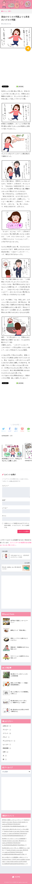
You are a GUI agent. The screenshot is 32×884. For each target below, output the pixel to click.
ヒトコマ (6, 744)
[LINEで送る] (20, 86)
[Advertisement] (16, 67)
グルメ (6, 737)
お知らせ (7, 726)
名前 (4, 500)
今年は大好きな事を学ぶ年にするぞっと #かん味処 (15, 829)
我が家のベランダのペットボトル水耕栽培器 (13, 838)
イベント (7, 733)
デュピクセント (9, 741)
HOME (17, 877)
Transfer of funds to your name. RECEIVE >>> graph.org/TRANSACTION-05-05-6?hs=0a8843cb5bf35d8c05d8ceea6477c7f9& (15, 852)
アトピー (6, 729)
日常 (11, 436)
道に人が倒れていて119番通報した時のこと (13, 857)
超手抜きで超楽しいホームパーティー (12, 820)
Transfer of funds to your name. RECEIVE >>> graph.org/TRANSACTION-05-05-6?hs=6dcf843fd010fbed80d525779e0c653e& (14, 843)
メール (4, 508)
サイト (4, 516)
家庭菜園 (7, 748)
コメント (5, 485)
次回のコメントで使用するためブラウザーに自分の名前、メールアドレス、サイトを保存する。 (16, 525)
